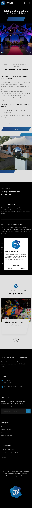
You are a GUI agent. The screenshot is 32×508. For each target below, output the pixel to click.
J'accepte (22, 268)
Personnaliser (16, 265)
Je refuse (10, 268)
